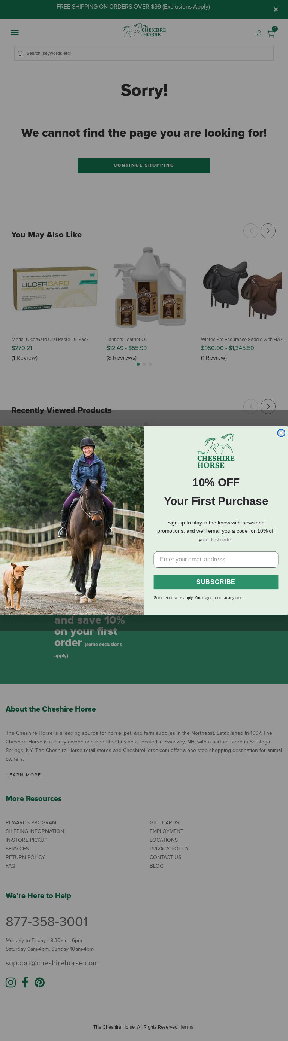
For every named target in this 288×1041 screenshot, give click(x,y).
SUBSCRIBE (216, 582)
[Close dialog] (281, 433)
